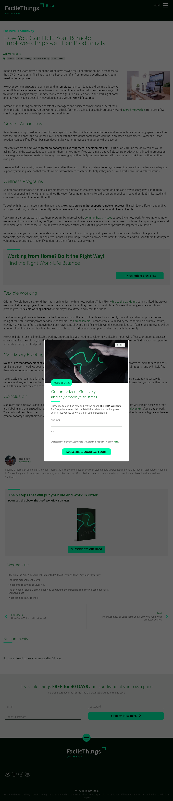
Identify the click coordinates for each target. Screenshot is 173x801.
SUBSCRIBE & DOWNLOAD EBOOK (86, 451)
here (116, 442)
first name (55, 420)
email (53, 432)
